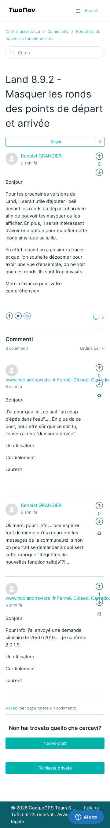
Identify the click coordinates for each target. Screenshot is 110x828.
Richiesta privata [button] (55, 767)
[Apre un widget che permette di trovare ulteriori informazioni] (86, 817)
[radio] (99, 156)
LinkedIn (27, 316)
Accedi (12, 708)
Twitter (18, 316)
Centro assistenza (23, 31)
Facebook (9, 316)
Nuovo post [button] (55, 743)
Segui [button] (56, 141)
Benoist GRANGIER (41, 156)
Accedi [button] (91, 10)
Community (58, 31)
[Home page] (22, 14)
